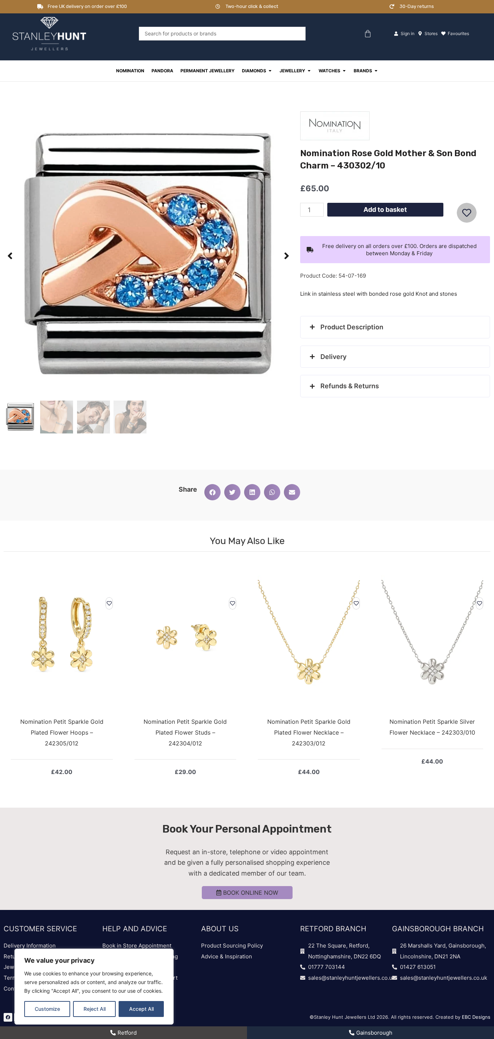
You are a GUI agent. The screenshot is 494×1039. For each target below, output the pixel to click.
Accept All (141, 1009)
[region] (94, 987)
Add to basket (385, 209)
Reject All (95, 1009)
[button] (10, 256)
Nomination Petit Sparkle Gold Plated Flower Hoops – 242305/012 (61, 732)
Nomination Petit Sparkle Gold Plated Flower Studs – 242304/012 (185, 732)
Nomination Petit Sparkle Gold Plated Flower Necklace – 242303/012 (308, 732)
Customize (47, 1009)
